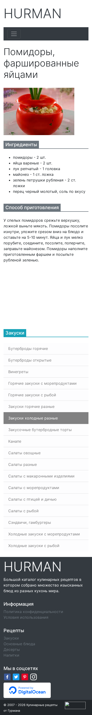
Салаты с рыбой (23, 510)
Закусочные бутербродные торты (40, 429)
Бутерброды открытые (29, 360)
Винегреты (18, 371)
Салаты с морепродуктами (33, 487)
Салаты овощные (24, 452)
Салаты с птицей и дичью (32, 499)
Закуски (11, 638)
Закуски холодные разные (33, 418)
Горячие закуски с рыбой (32, 395)
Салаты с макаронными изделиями (41, 476)
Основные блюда (19, 643)
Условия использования (26, 617)
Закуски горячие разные (31, 406)
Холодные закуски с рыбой (33, 545)
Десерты (12, 649)
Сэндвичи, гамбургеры (29, 522)
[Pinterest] (25, 676)
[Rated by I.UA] (75, 705)
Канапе (14, 441)
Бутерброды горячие (28, 348)
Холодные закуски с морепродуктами (44, 534)
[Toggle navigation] (14, 34)
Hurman (33, 14)
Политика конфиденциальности (33, 611)
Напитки (11, 655)
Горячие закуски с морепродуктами (42, 383)
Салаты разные (22, 464)
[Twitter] (16, 676)
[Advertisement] (39, 292)
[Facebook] (7, 676)
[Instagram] (33, 676)
